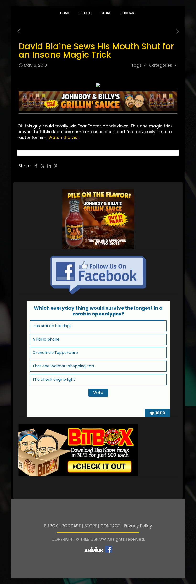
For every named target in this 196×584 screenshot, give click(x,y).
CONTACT (110, 526)
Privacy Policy (138, 526)
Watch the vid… (64, 137)
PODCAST (71, 526)
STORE (90, 526)
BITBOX (51, 526)
